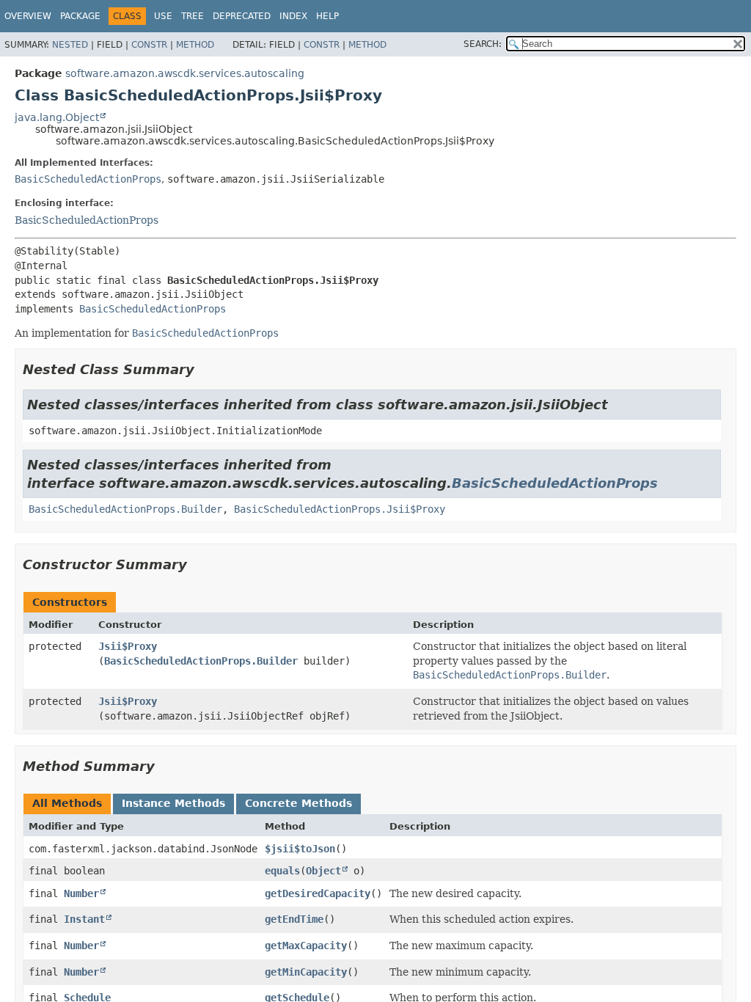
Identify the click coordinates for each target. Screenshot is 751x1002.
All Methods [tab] (67, 803)
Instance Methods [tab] (173, 803)
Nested (70, 45)
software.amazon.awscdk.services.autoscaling (184, 73)
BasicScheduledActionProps (88, 179)
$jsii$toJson (300, 849)
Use (163, 16)
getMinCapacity (306, 972)
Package (80, 16)
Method (195, 45)
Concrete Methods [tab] (298, 803)
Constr (149, 45)
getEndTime (294, 919)
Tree (192, 16)
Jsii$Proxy (127, 646)
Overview (27, 16)
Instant (84, 919)
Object (323, 871)
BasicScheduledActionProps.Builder (125, 509)
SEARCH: (483, 44)
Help (327, 16)
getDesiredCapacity (317, 893)
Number (81, 893)
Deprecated (242, 16)
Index (293, 16)
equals (282, 871)
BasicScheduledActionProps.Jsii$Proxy (339, 509)
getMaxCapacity (306, 945)
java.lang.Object (57, 117)
